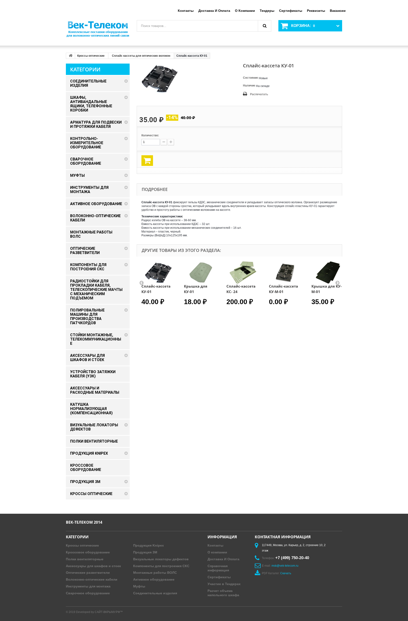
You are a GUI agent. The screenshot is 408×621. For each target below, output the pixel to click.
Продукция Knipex (148, 545)
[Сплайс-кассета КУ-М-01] (285, 272)
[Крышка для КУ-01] (200, 272)
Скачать (285, 573)
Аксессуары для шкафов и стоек (93, 566)
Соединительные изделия (155, 593)
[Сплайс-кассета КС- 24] (242, 272)
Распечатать (259, 94)
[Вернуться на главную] (70, 56)
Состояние (250, 77)
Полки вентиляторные (84, 559)
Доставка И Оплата (223, 559)
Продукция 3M (145, 552)
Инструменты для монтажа (88, 586)
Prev (141, 282)
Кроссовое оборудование (88, 552)
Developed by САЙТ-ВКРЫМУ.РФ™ (99, 612)
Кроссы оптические (91, 55)
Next (337, 282)
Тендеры (267, 11)
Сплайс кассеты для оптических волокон (141, 55)
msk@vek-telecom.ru (285, 565)
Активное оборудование (153, 579)
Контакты (186, 11)
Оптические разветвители (88, 572)
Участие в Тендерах (224, 584)
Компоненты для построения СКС (161, 566)
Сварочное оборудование (88, 593)
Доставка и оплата (214, 11)
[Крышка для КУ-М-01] (327, 272)
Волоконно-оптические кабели (91, 579)
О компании (245, 11)
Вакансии (338, 11)
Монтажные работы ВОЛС (155, 572)
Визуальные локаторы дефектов (161, 559)
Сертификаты (290, 11)
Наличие (249, 85)
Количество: (150, 135)
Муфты (139, 586)
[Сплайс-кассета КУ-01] (157, 272)
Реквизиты (316, 11)
